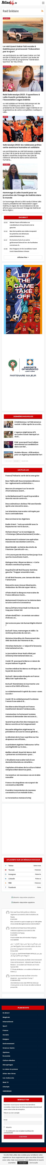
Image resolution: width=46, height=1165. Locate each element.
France (5, 1030)
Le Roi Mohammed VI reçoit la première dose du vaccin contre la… (22, 497)
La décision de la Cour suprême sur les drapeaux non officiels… (22, 738)
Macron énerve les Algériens (17, 519)
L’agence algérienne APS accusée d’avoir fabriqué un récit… (26, 434)
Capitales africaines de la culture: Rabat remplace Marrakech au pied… (23, 768)
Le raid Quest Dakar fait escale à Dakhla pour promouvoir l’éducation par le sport (21, 49)
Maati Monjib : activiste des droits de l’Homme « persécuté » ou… (21, 548)
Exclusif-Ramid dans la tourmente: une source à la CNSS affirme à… (22, 685)
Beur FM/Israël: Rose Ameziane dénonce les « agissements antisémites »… (22, 482)
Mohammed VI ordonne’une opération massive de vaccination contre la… (21, 540)
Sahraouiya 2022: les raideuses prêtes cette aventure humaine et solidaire (22, 146)
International (8, 1022)
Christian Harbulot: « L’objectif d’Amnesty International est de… (23, 647)
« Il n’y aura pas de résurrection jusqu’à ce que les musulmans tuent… (23, 556)
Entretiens (7, 66)
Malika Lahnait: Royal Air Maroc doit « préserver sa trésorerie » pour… (20, 753)
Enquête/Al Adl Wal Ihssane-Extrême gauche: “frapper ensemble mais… (21, 571)
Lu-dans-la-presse (10, 1069)
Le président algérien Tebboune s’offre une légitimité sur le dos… (22, 746)
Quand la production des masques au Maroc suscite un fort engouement (21, 723)
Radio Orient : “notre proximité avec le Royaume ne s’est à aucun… (21, 525)
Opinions (6, 1052)
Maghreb (6, 1017)
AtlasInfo (9, 1127)
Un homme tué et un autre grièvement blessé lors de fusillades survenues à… (24, 242)
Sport (5, 117)
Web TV (5, 1082)
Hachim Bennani (16, 976)
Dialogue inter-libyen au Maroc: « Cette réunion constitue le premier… (22, 563)
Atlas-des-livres (9, 1074)
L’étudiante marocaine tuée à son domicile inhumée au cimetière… (20, 761)
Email (5, 1120)
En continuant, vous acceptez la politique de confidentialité (18, 1132)
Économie (6, 1056)
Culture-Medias (9, 1060)
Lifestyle (6, 1087)
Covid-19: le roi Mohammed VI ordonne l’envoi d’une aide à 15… (21, 700)
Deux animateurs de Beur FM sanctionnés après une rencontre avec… (23, 505)
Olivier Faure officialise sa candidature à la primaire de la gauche (22, 225)
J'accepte (22, 1163)
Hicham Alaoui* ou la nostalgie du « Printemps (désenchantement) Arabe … (23, 533)
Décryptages (8, 1065)
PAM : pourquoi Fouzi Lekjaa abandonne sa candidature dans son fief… (26, 444)
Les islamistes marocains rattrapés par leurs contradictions (22, 512)
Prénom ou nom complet (11, 1113)
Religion (6, 1039)
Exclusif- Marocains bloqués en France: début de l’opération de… (22, 677)
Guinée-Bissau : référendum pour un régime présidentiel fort (28, 453)
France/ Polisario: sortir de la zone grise (22, 476)
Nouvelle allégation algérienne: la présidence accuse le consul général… (22, 730)
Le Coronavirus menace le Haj (18, 798)
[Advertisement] (23, 828)
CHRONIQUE (7, 1091)
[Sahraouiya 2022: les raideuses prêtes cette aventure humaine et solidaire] (23, 129)
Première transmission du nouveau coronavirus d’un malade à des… (20, 791)
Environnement (8, 1044)
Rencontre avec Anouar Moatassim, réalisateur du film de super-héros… (21, 586)
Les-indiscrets (8, 1078)
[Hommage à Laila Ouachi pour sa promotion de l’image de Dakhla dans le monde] (23, 177)
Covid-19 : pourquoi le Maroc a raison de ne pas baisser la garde (22, 662)
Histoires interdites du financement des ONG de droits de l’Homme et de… (22, 639)
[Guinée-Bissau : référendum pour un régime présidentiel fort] (8, 454)
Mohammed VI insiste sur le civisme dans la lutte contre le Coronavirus (23, 601)
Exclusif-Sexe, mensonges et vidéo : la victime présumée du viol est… (21, 632)
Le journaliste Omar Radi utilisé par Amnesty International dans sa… (20, 654)
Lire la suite (34, 1163)
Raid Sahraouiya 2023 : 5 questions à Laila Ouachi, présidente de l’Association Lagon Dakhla (21, 97)
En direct (6, 18)
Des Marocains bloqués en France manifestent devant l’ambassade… (20, 708)
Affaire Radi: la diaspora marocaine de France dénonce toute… (22, 594)
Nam (12, 912)
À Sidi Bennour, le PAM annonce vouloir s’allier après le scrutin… (28, 423)
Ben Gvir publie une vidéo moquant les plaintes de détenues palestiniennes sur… (23, 233)
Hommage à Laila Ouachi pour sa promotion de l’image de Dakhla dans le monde (22, 195)
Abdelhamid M (15, 928)
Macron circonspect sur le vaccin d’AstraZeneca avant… (19, 489)
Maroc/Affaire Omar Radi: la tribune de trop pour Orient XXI (22, 609)
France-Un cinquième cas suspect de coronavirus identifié (21, 784)
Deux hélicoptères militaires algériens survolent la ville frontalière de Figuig (24, 914)
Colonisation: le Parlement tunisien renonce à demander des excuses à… (21, 715)
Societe (6, 1035)
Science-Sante (8, 1048)
